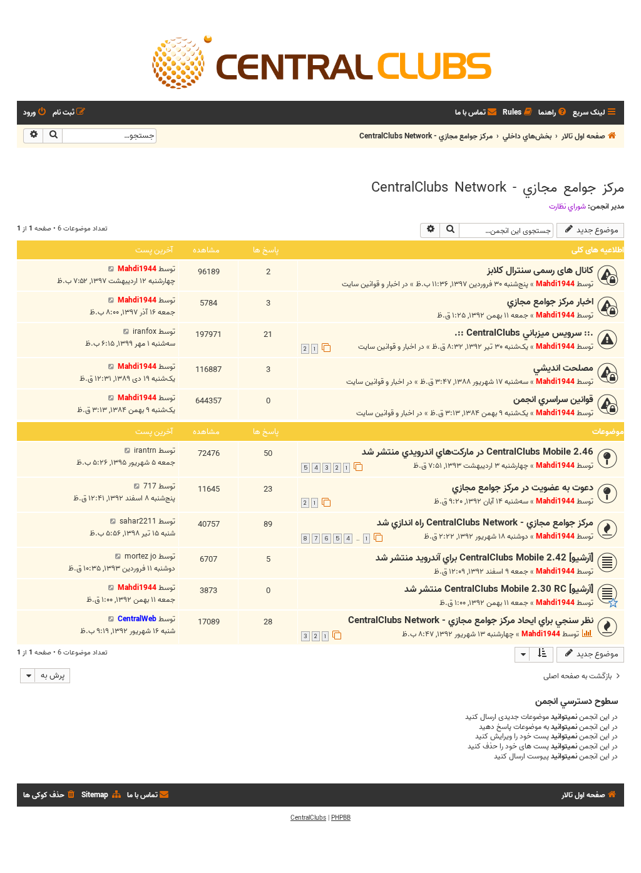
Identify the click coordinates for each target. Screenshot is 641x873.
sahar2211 (138, 521)
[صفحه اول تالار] (320, 61)
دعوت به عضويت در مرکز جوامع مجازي (522, 487)
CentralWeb (137, 619)
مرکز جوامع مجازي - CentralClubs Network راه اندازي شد (485, 522)
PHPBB (341, 818)
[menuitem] (553, 113)
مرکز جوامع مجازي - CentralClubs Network (497, 188)
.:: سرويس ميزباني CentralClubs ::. (523, 333)
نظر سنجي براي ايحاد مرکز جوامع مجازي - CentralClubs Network (470, 620)
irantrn (145, 451)
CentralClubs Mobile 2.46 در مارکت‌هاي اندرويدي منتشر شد (477, 452)
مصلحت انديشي (563, 368)
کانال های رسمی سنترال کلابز (540, 270)
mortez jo (140, 556)
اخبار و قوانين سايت (371, 284)
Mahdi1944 (555, 284)
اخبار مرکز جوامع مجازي (550, 301)
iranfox (144, 332)
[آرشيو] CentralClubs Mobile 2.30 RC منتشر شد (498, 589)
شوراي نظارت (567, 207)
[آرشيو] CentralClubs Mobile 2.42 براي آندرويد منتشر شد (484, 558)
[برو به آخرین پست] (111, 269)
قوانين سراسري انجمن (553, 399)
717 (149, 486)
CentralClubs (308, 818)
